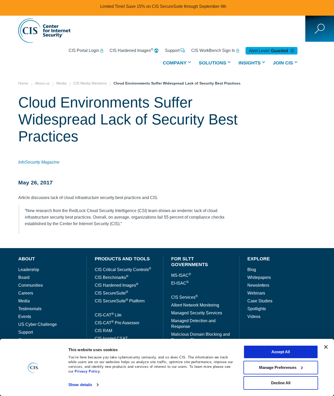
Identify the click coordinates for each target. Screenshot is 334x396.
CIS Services (184, 297)
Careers (25, 293)
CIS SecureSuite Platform (120, 301)
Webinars (256, 293)
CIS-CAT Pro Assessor (117, 323)
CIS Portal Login (84, 50)
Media (61, 83)
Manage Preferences (277, 367)
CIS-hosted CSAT (111, 338)
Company (175, 62)
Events (24, 316)
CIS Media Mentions (90, 83)
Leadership (28, 269)
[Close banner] (326, 347)
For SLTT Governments (189, 261)
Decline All (280, 383)
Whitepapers (259, 277)
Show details (80, 384)
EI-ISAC (180, 283)
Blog (251, 269)
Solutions (212, 62)
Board (23, 277)
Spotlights (256, 309)
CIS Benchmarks (111, 277)
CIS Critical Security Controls (123, 269)
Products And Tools (122, 258)
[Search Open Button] (319, 29)
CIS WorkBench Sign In (213, 50)
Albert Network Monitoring (195, 305)
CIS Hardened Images (131, 50)
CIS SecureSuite (111, 293)
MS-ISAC (181, 275)
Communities (30, 285)
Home (23, 83)
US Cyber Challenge (37, 324)
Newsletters (258, 285)
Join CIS (283, 62)
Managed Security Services (196, 313)
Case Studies (259, 301)
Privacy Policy (87, 371)
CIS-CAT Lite (108, 315)
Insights (249, 62)
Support (172, 50)
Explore (258, 258)
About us (42, 83)
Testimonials (29, 309)
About (26, 258)
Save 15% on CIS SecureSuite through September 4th (176, 6)
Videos (253, 316)
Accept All (280, 352)
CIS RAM (103, 330)
